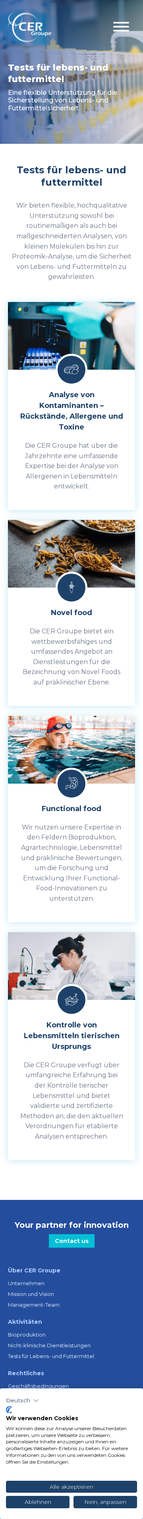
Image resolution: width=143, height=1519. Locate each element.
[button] (22, 1400)
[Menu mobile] (121, 27)
